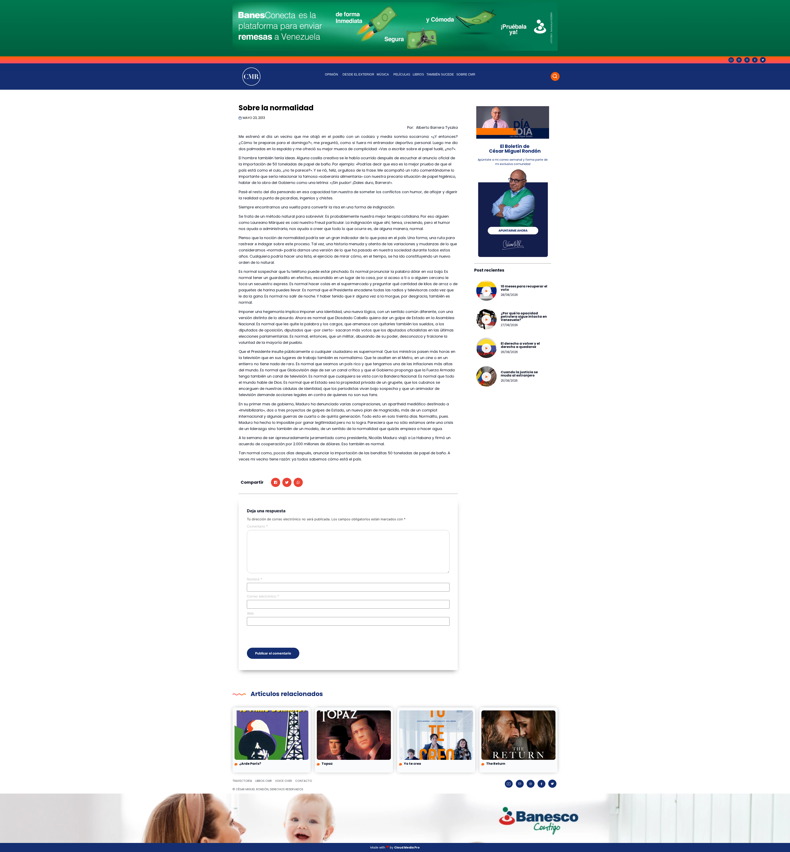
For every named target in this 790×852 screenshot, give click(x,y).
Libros (418, 74)
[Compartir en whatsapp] (298, 482)
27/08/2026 (509, 325)
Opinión (331, 74)
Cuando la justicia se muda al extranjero (519, 374)
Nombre (254, 579)
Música (383, 74)
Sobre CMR (465, 74)
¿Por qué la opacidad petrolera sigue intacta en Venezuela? (524, 316)
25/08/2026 (509, 381)
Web (250, 613)
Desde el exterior (358, 74)
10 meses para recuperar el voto (524, 288)
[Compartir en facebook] (275, 482)
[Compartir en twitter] (287, 482)
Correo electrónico (263, 596)
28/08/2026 (509, 295)
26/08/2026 (509, 352)
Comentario (257, 526)
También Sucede (440, 74)
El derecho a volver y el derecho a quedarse (520, 345)
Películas (401, 74)
